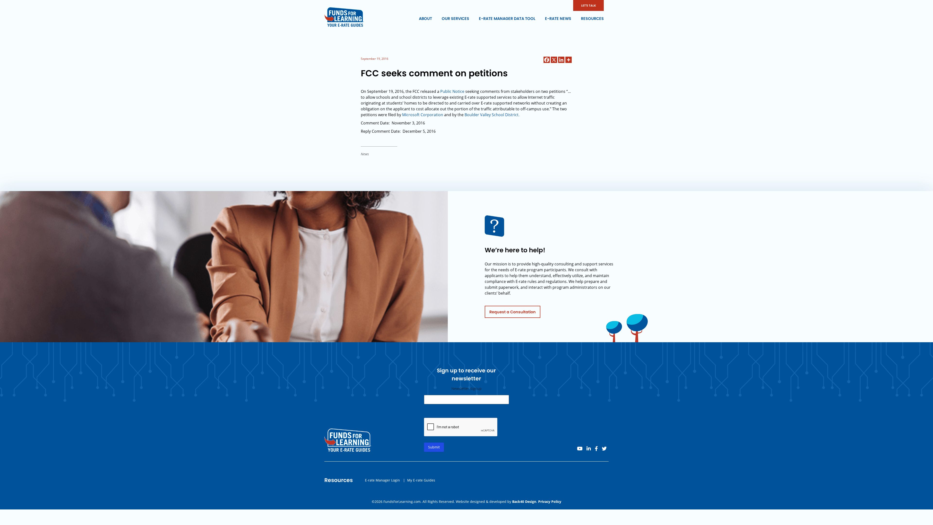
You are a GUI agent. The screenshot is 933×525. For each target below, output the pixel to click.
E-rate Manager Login (382, 480)
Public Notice (452, 91)
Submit (434, 447)
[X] (554, 60)
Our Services (455, 18)
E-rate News (558, 18)
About (425, 18)
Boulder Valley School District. (492, 114)
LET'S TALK (588, 5)
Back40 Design (524, 501)
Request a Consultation (512, 312)
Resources (592, 18)
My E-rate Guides (421, 480)
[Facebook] (547, 60)
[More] (568, 60)
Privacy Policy (549, 501)
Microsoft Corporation (422, 114)
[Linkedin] (561, 60)
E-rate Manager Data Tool (507, 18)
